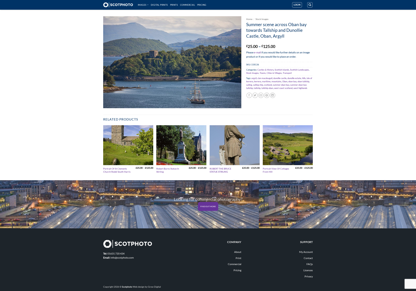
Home (249, 19)
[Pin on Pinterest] (266, 95)
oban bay (292, 81)
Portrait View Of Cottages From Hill (276, 170)
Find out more (208, 206)
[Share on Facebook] (249, 95)
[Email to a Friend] (261, 95)
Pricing (201, 5)
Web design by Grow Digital (147, 286)
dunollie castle (279, 78)
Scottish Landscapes (299, 69)
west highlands (300, 88)
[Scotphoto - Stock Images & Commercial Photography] (118, 4)
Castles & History (265, 69)
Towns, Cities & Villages (271, 73)
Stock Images (261, 19)
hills (304, 78)
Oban (284, 81)
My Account (306, 251)
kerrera (257, 81)
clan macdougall (265, 78)
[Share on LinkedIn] (272, 95)
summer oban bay (281, 85)
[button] (297, 4)
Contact (308, 258)
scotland (268, 85)
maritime (266, 81)
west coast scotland (283, 88)
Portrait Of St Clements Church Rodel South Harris (116, 170)
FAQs (309, 264)
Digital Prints (159, 5)
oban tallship (303, 81)
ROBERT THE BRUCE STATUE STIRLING (220, 170)
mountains (276, 81)
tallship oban (267, 88)
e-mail (257, 52)
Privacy (309, 276)
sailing (249, 85)
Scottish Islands (282, 69)
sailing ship (258, 85)
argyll (254, 78)
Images (142, 5)
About (237, 251)
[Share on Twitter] (255, 95)
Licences (308, 270)
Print (238, 258)
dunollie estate (294, 78)
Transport (287, 73)
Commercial (187, 5)
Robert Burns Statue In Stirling (167, 170)
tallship (257, 88)
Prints (174, 5)
